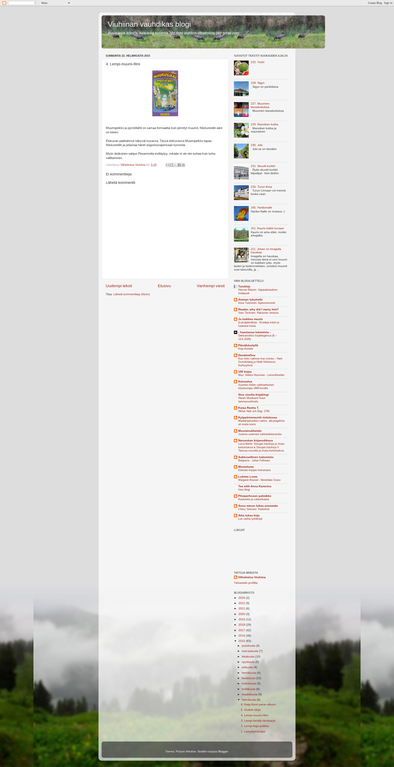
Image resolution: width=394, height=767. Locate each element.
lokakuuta (248, 656)
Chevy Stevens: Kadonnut (253, 509)
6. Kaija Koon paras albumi (258, 704)
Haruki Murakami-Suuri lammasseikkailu (251, 399)
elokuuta (248, 667)
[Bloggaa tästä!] (172, 165)
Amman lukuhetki (250, 299)
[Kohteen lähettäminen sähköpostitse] (168, 165)
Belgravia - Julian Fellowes (254, 460)
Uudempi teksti (119, 286)
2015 (242, 641)
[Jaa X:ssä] (175, 165)
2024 (242, 597)
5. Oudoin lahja (251, 709)
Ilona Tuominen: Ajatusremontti (256, 302)
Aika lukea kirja (249, 515)
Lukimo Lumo (248, 476)
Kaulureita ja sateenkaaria (253, 499)
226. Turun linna (261, 186)
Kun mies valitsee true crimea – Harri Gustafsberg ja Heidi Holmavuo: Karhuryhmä (260, 362)
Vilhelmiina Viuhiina (252, 577)
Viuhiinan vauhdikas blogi (149, 24)
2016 (242, 635)
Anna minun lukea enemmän (258, 505)
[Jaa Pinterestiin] (183, 165)
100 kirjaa (245, 371)
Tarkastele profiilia (246, 582)
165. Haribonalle (261, 207)
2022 (242, 603)
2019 (242, 619)
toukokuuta (249, 683)
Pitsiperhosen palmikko (254, 496)
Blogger (223, 751)
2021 (242, 608)
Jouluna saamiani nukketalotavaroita (260, 434)
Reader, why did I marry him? (258, 309)
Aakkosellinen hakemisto (256, 457)
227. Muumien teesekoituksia (260, 105)
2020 (242, 614)
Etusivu (164, 286)
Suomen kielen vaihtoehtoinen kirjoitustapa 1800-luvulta (256, 386)
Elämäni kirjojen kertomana (254, 470)
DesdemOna (246, 355)
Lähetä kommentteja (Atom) (131, 294)
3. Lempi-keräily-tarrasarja (258, 720)
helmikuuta (249, 699)
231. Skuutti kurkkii (263, 166)
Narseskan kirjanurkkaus (255, 440)
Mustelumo (246, 466)
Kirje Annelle (245, 348)
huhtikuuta (249, 689)
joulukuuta (249, 645)
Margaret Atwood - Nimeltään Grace (259, 479)
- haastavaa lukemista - (254, 332)
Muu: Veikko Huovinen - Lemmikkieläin (261, 375)
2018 (242, 624)
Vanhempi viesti (211, 286)
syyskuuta (248, 661)
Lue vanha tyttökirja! (250, 518)
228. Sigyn (258, 82)
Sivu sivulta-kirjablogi (253, 394)
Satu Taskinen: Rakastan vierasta (258, 312)
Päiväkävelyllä (248, 345)
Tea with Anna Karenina (254, 486)
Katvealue (245, 381)
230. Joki (256, 145)
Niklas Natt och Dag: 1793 (253, 411)
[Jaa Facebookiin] (179, 165)
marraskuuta (250, 651)
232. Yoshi (257, 62)
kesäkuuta (249, 678)
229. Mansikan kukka (264, 124)
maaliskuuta (250, 694)
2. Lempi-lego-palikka (255, 726)
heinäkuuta (249, 672)
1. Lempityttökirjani (253, 731)
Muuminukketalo (250, 430)
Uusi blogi (244, 489)
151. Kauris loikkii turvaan (267, 228)
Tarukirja (244, 286)
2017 (242, 630)
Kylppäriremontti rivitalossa (257, 417)
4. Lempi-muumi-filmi (254, 715)
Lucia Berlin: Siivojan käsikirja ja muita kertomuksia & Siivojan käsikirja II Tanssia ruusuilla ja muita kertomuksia (261, 447)
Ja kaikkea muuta (250, 319)
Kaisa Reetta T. (248, 407)
